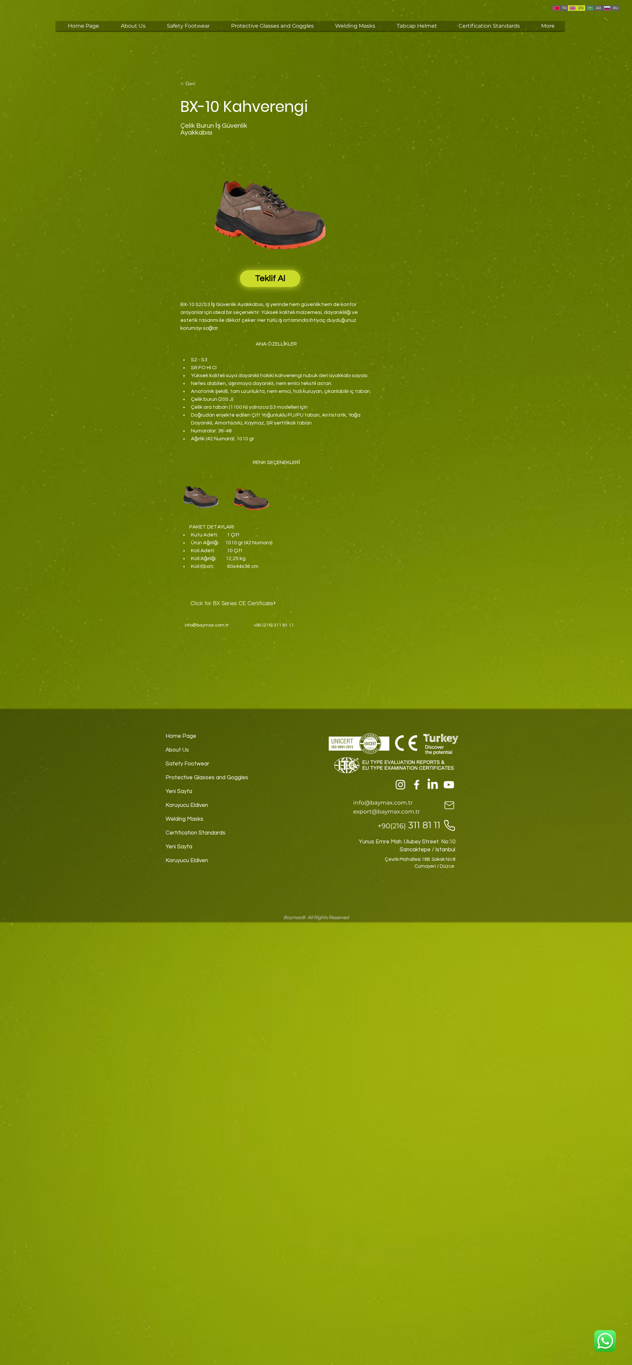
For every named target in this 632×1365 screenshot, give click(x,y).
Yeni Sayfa (179, 791)
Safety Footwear (187, 764)
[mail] (449, 805)
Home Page (181, 736)
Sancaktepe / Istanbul (427, 850)
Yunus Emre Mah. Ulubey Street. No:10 (407, 842)
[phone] (449, 825)
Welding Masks (184, 819)
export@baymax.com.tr (386, 811)
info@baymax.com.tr (207, 625)
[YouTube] (448, 784)
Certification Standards (195, 833)
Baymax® (294, 917)
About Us (177, 750)
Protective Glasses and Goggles (205, 778)
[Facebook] (416, 784)
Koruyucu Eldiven (187, 805)
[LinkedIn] (432, 784)
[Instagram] (400, 784)
